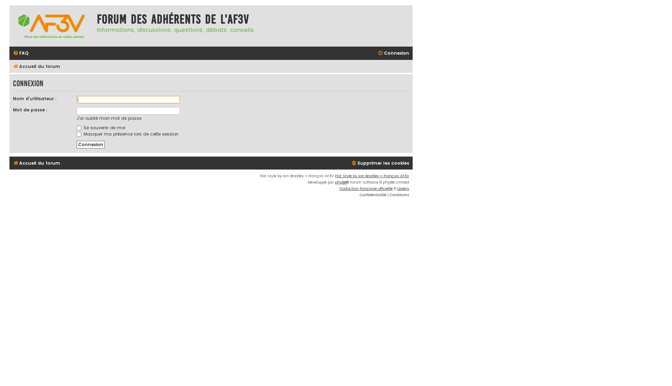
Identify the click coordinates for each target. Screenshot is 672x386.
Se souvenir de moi (103, 128)
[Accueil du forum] (51, 26)
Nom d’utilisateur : (35, 99)
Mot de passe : (30, 110)
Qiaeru (403, 188)
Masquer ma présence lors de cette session (130, 134)
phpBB (340, 182)
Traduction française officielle (366, 188)
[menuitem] (20, 53)
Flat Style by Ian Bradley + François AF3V (372, 176)
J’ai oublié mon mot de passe (109, 118)
